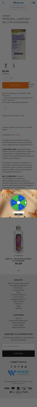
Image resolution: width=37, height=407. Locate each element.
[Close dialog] (36, 190)
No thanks (18, 216)
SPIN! (18, 214)
